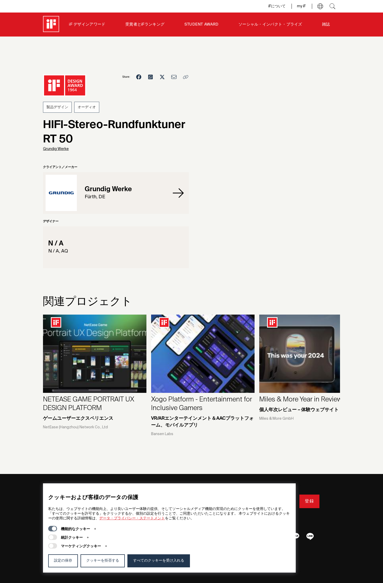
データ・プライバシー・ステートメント (132, 518)
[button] (320, 6)
